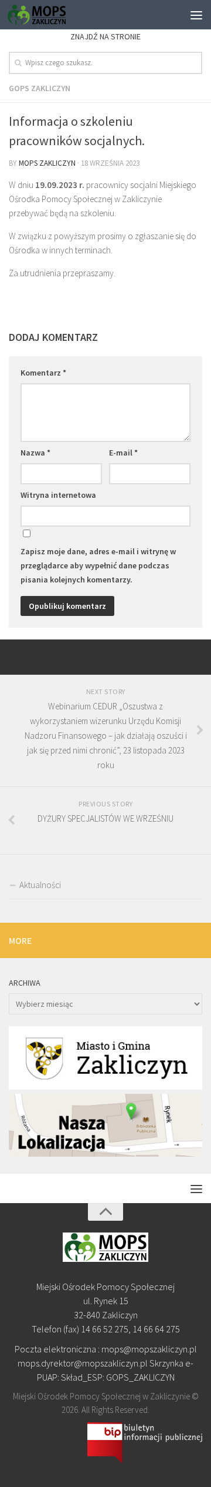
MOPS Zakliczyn (47, 163)
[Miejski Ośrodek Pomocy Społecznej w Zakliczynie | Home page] (46, 15)
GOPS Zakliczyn (39, 88)
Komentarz (43, 372)
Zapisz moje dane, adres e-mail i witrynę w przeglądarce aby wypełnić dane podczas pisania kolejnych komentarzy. (98, 565)
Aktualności (40, 884)
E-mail (123, 452)
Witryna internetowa (58, 495)
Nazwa (35, 452)
